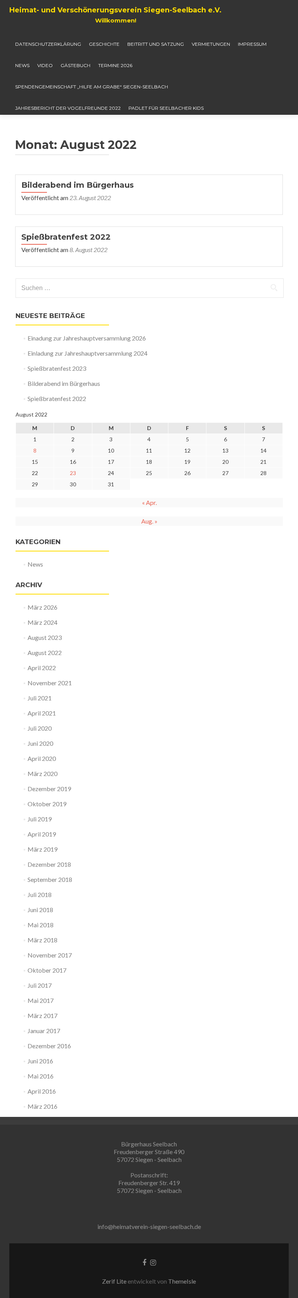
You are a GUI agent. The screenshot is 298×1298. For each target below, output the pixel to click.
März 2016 (42, 1106)
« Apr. (149, 502)
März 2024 (42, 622)
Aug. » (149, 521)
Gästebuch (75, 65)
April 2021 (42, 713)
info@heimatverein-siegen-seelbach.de (149, 1226)
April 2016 (42, 1091)
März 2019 (42, 849)
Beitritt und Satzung (155, 44)
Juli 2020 (40, 728)
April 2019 (42, 834)
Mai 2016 (41, 1076)
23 (73, 473)
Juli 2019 (40, 819)
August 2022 (45, 652)
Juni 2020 (40, 743)
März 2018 (42, 940)
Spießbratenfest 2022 (66, 237)
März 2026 (42, 607)
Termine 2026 (115, 65)
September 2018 (50, 879)
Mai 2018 (41, 924)
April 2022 (42, 667)
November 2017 (50, 955)
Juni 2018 (40, 909)
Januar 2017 (44, 1030)
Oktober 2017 (47, 970)
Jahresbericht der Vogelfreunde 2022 (68, 108)
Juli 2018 (40, 894)
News (22, 65)
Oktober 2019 (47, 803)
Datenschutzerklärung (48, 44)
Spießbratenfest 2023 (57, 368)
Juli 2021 (40, 698)
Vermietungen (211, 44)
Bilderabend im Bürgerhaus (77, 185)
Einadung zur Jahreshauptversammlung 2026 (87, 338)
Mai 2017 (41, 1000)
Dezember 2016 (49, 1045)
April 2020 (42, 758)
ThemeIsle (182, 1281)
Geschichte (104, 44)
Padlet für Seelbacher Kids (166, 108)
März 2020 (42, 773)
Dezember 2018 (49, 864)
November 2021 (50, 682)
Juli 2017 (40, 985)
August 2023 (45, 637)
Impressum (252, 44)
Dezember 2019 (49, 788)
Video (45, 65)
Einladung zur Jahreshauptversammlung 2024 (87, 353)
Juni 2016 (40, 1061)
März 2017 (42, 1015)
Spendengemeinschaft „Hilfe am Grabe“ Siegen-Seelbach (91, 87)
